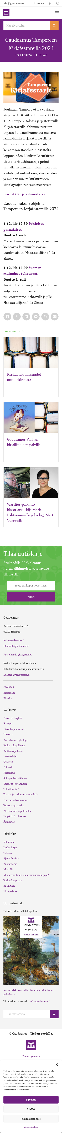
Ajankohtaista (11, 858)
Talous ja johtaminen (15, 783)
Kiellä (31, 1109)
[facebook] (50, 3)
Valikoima (8, 842)
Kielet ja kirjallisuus (14, 745)
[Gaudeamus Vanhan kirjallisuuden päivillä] (31, 417)
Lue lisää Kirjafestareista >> (24, 194)
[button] (57, 1064)
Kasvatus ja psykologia (15, 740)
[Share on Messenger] (36, 316)
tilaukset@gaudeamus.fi (16, 646)
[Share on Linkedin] (26, 316)
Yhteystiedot (10, 891)
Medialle (8, 869)
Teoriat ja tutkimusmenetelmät (20, 794)
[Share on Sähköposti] (55, 316)
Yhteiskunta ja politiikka (17, 811)
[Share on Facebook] (7, 316)
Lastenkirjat (10, 756)
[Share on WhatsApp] (45, 316)
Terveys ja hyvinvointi (15, 800)
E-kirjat (7, 723)
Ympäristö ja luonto (14, 816)
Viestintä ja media (13, 805)
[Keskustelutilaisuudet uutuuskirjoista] (31, 352)
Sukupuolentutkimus (15, 778)
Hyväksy (31, 1099)
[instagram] (57, 3)
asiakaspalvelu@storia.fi (16, 674)
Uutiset (41, 55)
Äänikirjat (9, 822)
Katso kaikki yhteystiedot (17, 654)
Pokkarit (8, 767)
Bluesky (7, 698)
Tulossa (7, 853)
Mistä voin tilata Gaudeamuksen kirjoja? (26, 875)
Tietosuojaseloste (31, 1127)
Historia (8, 734)
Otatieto (8, 761)
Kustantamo (10, 864)
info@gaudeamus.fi (14, 3)
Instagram (9, 692)
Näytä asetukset (31, 1118)
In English (9, 886)
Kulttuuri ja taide (13, 751)
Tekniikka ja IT (11, 789)
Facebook (8, 687)
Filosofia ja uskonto (14, 729)
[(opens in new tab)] (31, 950)
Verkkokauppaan (12, 880)
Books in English (12, 718)
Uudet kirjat (10, 847)
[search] (54, 25)
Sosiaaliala (9, 772)
